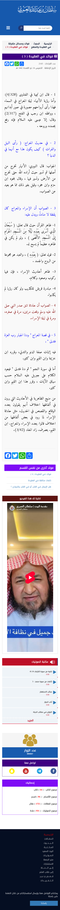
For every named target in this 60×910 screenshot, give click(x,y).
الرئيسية (48, 44)
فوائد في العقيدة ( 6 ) (40, 474)
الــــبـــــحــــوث (48, 843)
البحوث (36, 44)
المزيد (30, 720)
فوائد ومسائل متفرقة (18, 44)
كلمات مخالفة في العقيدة (39, 481)
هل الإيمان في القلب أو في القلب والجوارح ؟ (31, 487)
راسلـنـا (44, 903)
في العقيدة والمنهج (41, 47)
